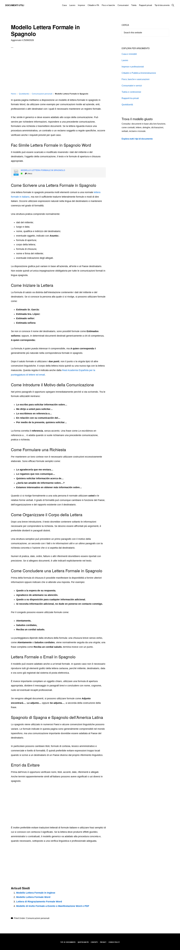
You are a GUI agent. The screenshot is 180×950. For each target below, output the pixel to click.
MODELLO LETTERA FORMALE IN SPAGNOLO (43, 170)
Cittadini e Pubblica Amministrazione (139, 73)
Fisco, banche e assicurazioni (135, 79)
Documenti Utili (14, 5)
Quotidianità (127, 104)
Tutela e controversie (131, 92)
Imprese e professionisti (133, 67)
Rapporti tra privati (130, 98)
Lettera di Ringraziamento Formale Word (39, 901)
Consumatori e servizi (132, 85)
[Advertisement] (58, 72)
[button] (173, 5)
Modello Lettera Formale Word (33, 897)
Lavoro (125, 60)
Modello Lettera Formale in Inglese (35, 892)
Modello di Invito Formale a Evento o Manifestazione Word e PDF (52, 906)
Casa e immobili (129, 54)
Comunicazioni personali (37, 918)
